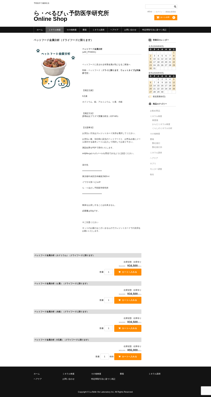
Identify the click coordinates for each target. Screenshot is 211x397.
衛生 (152, 174)
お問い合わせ (130, 30)
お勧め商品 (155, 111)
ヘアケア (114, 30)
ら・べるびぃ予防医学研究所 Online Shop (71, 16)
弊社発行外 (157, 147)
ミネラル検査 (55, 30)
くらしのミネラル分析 (162, 128)
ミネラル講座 (98, 30)
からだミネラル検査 (161, 124)
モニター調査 (156, 169)
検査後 (155, 120)
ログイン (159, 12)
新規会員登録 (170, 12)
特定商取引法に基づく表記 (154, 30)
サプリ (153, 163)
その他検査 (72, 30)
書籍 (85, 30)
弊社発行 (156, 143)
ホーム (40, 30)
